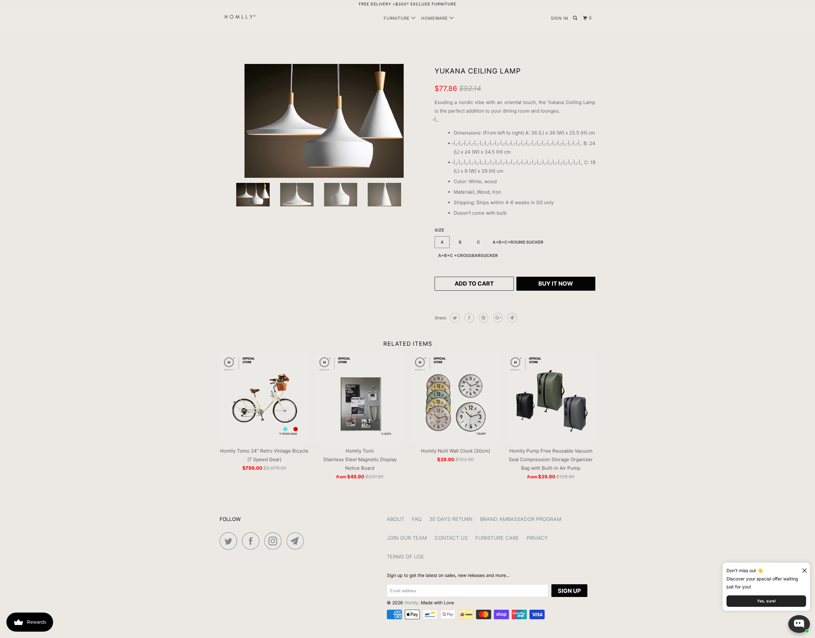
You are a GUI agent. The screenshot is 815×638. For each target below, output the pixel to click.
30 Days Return (450, 519)
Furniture (397, 18)
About (395, 519)
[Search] (576, 18)
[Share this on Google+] (497, 317)
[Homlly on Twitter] (230, 541)
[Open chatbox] (799, 624)
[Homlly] (252, 17)
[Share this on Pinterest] (482, 317)
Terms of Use (405, 556)
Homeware (435, 18)
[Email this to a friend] (511, 317)
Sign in (559, 18)
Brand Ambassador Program (520, 519)
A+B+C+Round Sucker (518, 242)
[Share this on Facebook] (468, 317)
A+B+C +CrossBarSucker (468, 255)
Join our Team (407, 538)
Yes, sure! (766, 601)
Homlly (411, 602)
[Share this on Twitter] (454, 317)
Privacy (537, 538)
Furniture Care (497, 538)
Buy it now (555, 283)
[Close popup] (801, 568)
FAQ (417, 519)
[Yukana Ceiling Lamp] (324, 121)
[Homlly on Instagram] (274, 541)
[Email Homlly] (297, 541)
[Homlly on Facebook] (252, 541)
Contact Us (451, 538)
